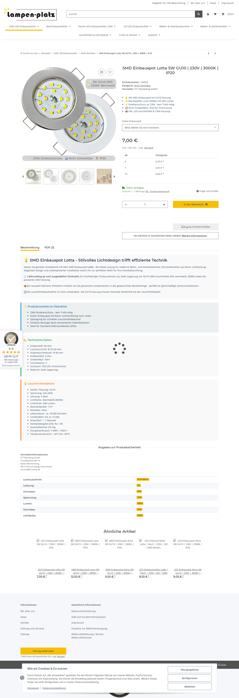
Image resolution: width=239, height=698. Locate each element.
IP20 (139, 491)
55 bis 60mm (142, 479)
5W (138, 485)
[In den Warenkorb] (23, 64)
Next (114, 176)
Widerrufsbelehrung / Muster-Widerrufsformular (87, 636)
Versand (148, 147)
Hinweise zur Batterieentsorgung (89, 628)
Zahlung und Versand (32, 628)
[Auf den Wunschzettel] (110, 72)
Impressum (33, 688)
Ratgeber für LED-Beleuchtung (169, 3)
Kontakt (24, 622)
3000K (139, 515)
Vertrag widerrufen (43, 651)
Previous (23, 176)
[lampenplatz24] (31, 14)
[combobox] (170, 127)
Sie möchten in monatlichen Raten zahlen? (170, 235)
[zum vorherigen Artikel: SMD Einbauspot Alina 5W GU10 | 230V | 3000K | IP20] (208, 53)
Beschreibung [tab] (29, 247)
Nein (139, 509)
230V (139, 497)
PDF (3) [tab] (49, 247)
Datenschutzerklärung (54, 688)
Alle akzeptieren (190, 669)
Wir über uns (198, 3)
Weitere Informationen (194, 235)
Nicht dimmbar (142, 85)
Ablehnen (189, 686)
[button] (208, 14)
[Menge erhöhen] (164, 204)
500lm (140, 503)
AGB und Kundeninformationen (88, 616)
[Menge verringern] (125, 204)
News (213, 3)
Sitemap (24, 634)
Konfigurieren (189, 678)
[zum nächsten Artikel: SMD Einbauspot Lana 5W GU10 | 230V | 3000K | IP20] (215, 53)
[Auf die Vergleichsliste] (101, 72)
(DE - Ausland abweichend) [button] (157, 191)
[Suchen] (198, 14)
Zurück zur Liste (30, 53)
